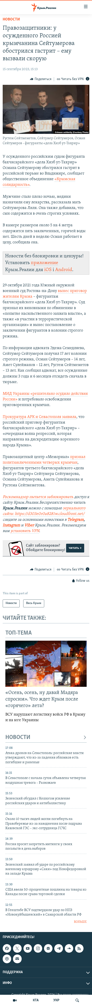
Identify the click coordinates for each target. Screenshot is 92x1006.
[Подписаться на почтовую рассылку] (17, 959)
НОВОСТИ (17, 737)
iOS (48, 269)
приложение (44, 262)
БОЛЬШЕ (80, 922)
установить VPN (24, 531)
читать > (75, 548)
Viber (29, 525)
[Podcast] (7, 959)
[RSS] (79, 948)
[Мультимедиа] (14, 1000)
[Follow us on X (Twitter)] (17, 948)
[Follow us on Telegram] (58, 948)
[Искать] (77, 1000)
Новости (11, 20)
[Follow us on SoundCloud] (69, 948)
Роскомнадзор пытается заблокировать (38, 497)
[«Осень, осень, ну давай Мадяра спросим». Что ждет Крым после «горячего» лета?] (46, 664)
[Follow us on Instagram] (38, 948)
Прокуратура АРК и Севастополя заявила (39, 417)
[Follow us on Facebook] (7, 948)
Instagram (11, 525)
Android (63, 269)
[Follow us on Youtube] (27, 948)
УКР (56, 1000)
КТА (36, 1000)
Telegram (75, 520)
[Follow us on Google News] (48, 948)
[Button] (40, 79)
